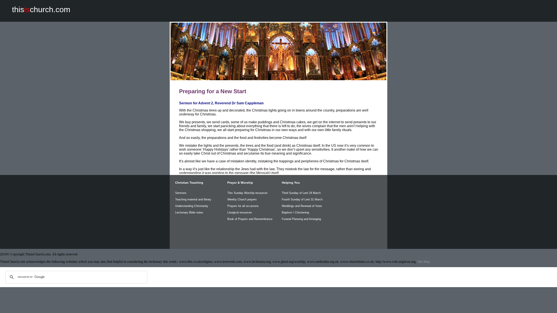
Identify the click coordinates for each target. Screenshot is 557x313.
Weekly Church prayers (242, 199)
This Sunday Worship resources (247, 193)
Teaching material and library (193, 199)
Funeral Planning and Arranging (301, 219)
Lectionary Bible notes (189, 212)
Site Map (423, 261)
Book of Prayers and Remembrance (249, 219)
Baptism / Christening (295, 212)
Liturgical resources (239, 212)
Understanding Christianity (191, 206)
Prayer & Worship (240, 182)
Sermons (180, 193)
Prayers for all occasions (243, 206)
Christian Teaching (189, 182)
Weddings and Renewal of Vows (302, 206)
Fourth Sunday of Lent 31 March (302, 199)
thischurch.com (41, 9)
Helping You (291, 182)
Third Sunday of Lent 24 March (301, 193)
